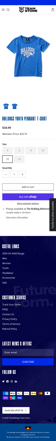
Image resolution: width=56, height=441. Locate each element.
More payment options (28, 203)
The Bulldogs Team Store (19, 418)
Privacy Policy (9, 319)
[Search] (9, 10)
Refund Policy (9, 328)
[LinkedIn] (16, 381)
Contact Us (8, 314)
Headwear (7, 273)
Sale (4, 282)
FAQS (5, 309)
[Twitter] (3, 381)
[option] (28, 56)
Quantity (7, 167)
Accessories (8, 277)
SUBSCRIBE (28, 361)
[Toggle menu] (3, 10)
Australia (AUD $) (14, 410)
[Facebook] (7, 381)
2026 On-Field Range (13, 253)
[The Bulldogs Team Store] (28, 10)
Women (6, 263)
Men (4, 258)
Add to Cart (28, 187)
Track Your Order (11, 304)
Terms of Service (11, 324)
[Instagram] (12, 381)
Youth (5, 268)
